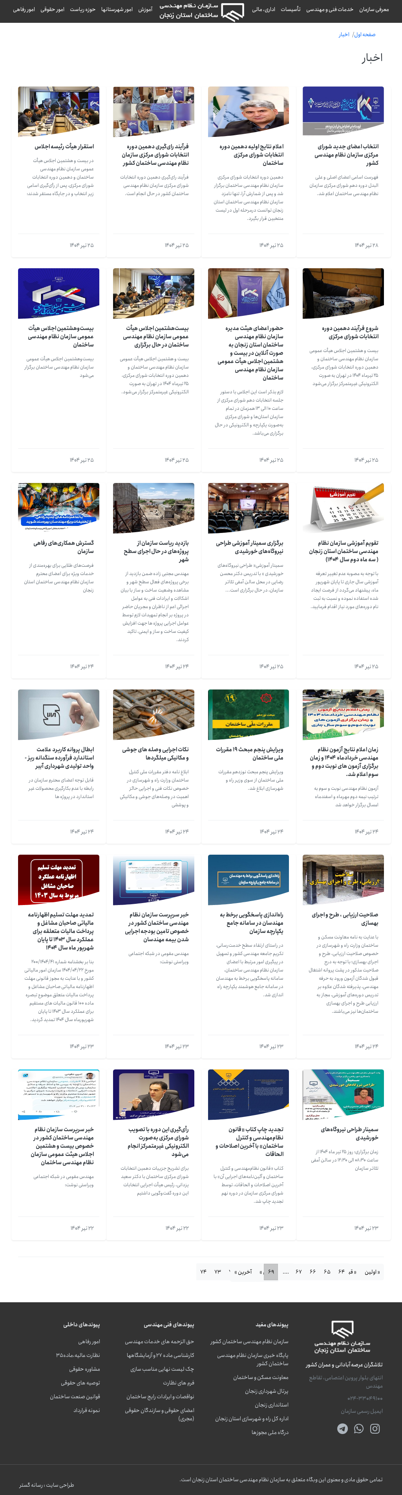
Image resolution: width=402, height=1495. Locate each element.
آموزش (145, 9)
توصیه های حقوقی (80, 1383)
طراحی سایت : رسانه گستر (47, 1485)
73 (217, 1272)
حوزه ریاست (83, 9)
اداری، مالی (263, 9)
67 (299, 1272)
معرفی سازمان (374, 9)
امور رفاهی (24, 9)
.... (286, 1272)
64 (341, 1272)
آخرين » (243, 1272)
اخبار (344, 35)
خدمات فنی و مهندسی (330, 9)
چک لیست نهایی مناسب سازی (162, 1369)
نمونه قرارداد (86, 1411)
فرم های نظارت (178, 1383)
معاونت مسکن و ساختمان (261, 1377)
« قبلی (349, 1272)
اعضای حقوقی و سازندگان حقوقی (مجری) (159, 1415)
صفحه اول (365, 35)
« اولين (372, 1272)
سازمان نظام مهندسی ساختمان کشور (250, 1342)
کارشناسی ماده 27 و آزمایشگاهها (160, 1355)
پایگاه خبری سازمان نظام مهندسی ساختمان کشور (253, 1359)
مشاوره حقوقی (84, 1369)
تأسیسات (291, 9)
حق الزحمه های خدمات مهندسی (159, 1342)
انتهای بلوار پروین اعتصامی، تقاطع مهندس (346, 1382)
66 (313, 1272)
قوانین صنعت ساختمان (75, 1397)
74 (203, 1272)
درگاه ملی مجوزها (270, 1433)
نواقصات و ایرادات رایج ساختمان (160, 1397)
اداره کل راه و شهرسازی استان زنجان (252, 1419)
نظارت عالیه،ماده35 (78, 1355)
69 (271, 1272)
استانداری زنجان (272, 1405)
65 (327, 1272)
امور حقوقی (52, 9)
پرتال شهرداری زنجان (267, 1391)
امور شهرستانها (117, 9)
